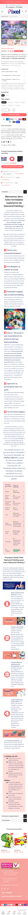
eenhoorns (9, 136)
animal (8, 135)
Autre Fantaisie (15, 129)
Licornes (18, 131)
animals (12, 135)
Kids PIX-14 (4, 850)
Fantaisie (13, 131)
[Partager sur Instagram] (5, 889)
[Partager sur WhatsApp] (10, 142)
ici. (6, 463)
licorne (23, 136)
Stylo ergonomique (8, 182)
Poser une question (6, 125)
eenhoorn (3, 136)
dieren (21, 135)
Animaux (9, 129)
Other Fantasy (9, 138)
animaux (17, 135)
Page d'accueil (4, 16)
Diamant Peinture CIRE (8, 177)
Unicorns (20, 138)
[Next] (25, 30)
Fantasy (19, 136)
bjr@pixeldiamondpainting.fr (16, 5)
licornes (3, 138)
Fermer (26, 1)
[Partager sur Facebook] (2, 142)
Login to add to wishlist (9, 145)
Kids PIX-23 (17, 850)
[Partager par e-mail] (8, 142)
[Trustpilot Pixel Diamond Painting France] (17, 550)
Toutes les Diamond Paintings (18, 132)
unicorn (15, 138)
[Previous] (2, 30)
